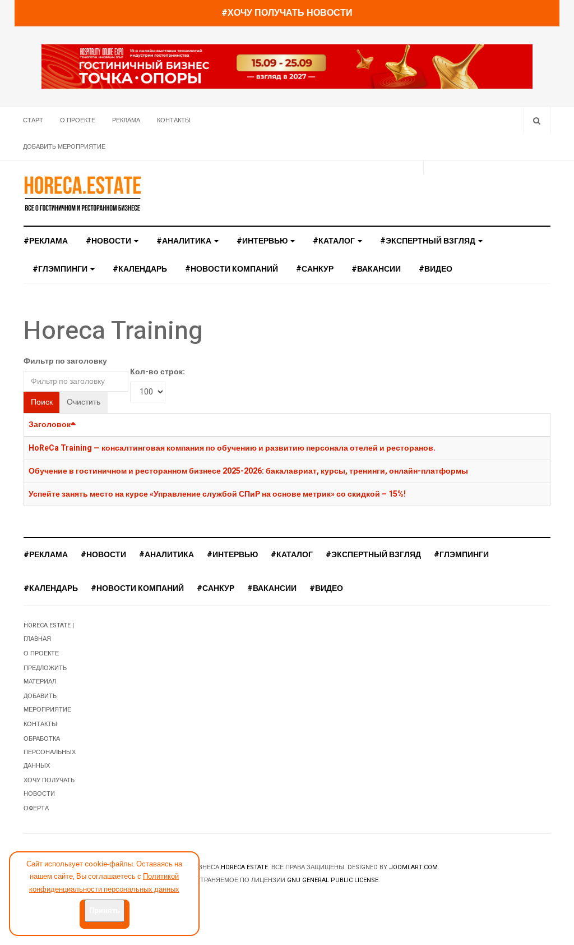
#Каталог (335, 241)
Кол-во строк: (157, 372)
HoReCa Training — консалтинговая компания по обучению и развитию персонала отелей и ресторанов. (232, 448)
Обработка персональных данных (50, 752)
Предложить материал (45, 674)
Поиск (42, 402)
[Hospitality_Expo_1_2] (287, 66)
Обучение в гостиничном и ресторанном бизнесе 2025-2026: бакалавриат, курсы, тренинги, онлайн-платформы (248, 471)
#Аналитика (184, 241)
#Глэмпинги (61, 269)
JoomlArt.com (413, 867)
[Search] (537, 120)
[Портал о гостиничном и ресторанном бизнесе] (82, 193)
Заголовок (50, 424)
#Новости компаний (231, 269)
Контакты (174, 120)
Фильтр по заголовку (65, 361)
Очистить (83, 402)
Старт (33, 120)
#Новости (109, 241)
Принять (104, 910)
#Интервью (263, 241)
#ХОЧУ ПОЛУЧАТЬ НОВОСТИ (287, 13)
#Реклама (46, 241)
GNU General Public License (332, 880)
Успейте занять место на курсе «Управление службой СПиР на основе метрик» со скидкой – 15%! (217, 494)
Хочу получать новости (49, 787)
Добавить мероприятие (64, 147)
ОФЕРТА (36, 808)
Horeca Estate (244, 867)
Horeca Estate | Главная (49, 632)
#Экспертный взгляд (428, 241)
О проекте (77, 120)
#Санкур (315, 269)
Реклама (126, 120)
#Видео (435, 269)
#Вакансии (376, 269)
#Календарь (140, 269)
